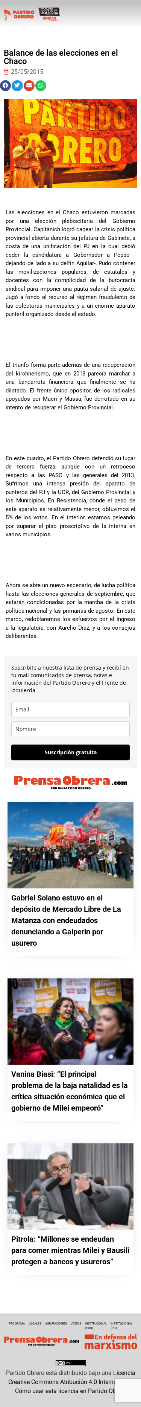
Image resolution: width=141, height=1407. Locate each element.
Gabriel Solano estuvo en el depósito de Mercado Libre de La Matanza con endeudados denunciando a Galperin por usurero (66, 920)
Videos (76, 1323)
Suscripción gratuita (71, 752)
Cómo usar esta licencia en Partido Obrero (70, 1391)
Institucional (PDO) (96, 1326)
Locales (35, 1323)
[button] (5, 85)
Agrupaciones (56, 1323)
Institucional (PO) (121, 1326)
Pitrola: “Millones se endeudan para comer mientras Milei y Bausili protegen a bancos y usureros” (70, 1250)
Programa (17, 1323)
